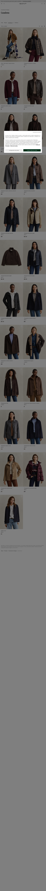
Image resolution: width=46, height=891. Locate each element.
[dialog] (23, 142)
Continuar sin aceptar (37, 132)
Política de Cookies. (14, 145)
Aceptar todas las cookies (32, 150)
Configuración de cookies (14, 150)
